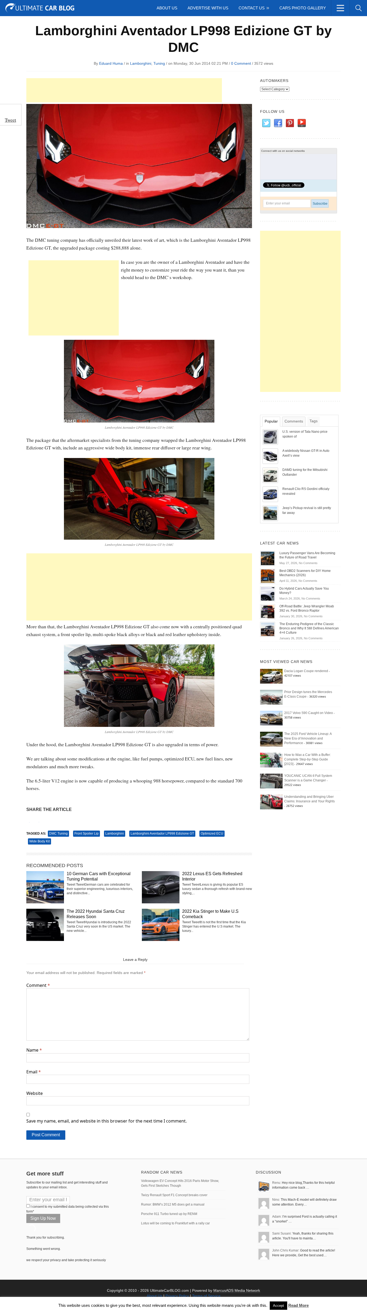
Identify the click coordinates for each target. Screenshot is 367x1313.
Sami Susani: (282, 1233)
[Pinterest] (289, 123)
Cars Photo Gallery (302, 8)
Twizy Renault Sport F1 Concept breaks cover (174, 1195)
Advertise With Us (208, 8)
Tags (314, 421)
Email (33, 1072)
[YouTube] (301, 123)
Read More (298, 1305)
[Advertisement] (124, 90)
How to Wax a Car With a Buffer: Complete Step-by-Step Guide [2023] (307, 759)
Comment (38, 985)
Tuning (159, 63)
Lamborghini (140, 63)
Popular (271, 421)
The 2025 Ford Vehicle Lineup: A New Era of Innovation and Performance (308, 738)
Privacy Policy (177, 1296)
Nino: (276, 1200)
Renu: (276, 1183)
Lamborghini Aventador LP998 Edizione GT (162, 833)
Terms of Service (206, 1296)
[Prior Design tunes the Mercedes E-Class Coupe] (271, 697)
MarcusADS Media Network (236, 1290)
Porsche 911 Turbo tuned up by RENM (169, 1214)
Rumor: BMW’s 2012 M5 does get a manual (172, 1204)
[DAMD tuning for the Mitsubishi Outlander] (270, 475)
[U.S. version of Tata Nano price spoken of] (270, 437)
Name (34, 1050)
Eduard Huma (111, 63)
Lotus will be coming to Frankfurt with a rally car (175, 1223)
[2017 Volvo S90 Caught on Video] (271, 718)
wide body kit (39, 841)
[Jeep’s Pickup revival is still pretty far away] (270, 513)
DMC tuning (58, 833)
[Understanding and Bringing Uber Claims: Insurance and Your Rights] (271, 802)
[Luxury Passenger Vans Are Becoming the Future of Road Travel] (267, 558)
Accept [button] (278, 1306)
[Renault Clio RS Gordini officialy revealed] (270, 494)
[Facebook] (278, 123)
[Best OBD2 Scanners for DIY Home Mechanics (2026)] (267, 576)
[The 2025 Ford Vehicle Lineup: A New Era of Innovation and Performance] (271, 739)
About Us (167, 8)
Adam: (277, 1216)
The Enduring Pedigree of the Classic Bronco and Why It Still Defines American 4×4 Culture (309, 628)
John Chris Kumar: (285, 1250)
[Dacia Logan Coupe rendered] (271, 676)
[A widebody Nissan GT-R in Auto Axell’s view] (270, 456)
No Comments (308, 563)
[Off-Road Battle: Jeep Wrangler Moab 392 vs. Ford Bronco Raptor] (267, 611)
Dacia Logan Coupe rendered (306, 671)
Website (34, 1093)
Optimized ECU (212, 833)
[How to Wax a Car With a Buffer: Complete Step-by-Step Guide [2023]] (271, 760)
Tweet (10, 120)
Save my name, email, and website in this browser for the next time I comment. (106, 1121)
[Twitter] (266, 123)
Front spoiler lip (86, 833)
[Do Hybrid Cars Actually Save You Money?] (267, 594)
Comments (294, 421)
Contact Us (252, 8)
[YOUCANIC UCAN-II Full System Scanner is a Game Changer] (271, 781)
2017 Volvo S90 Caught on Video (308, 713)
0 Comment (241, 63)
